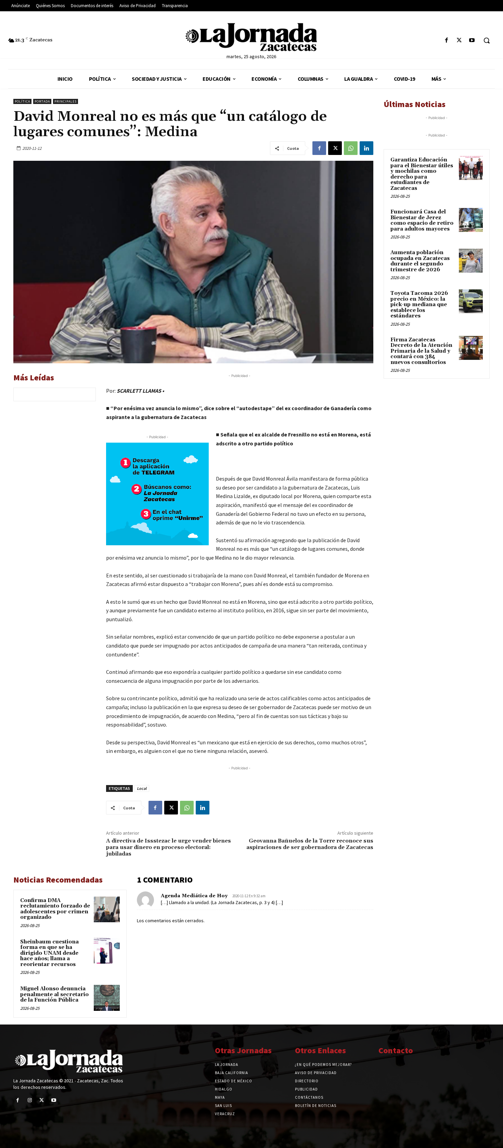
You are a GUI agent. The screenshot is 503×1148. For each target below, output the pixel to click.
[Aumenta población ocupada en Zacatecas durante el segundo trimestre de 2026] (471, 261)
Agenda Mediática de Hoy (194, 896)
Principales (65, 101)
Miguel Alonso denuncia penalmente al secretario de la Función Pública (54, 994)
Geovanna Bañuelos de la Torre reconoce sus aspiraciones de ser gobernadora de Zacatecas (309, 844)
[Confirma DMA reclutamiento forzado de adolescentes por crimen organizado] (107, 910)
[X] (459, 40)
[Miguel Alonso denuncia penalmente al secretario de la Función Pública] (107, 998)
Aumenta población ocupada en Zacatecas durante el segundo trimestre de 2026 (420, 261)
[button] (486, 40)
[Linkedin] (366, 148)
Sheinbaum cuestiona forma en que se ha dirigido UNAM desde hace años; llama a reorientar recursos (49, 953)
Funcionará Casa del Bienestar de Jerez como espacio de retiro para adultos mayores (421, 220)
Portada (42, 101)
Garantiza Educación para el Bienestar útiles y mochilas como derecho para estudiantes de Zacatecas (421, 174)
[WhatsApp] (351, 148)
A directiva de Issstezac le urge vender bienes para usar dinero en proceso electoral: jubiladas (168, 847)
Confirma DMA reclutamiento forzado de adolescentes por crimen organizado (55, 909)
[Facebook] (446, 40)
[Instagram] (29, 1100)
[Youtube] (472, 40)
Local (141, 788)
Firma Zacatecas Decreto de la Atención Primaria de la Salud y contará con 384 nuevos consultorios (421, 351)
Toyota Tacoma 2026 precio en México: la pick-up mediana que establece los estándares (419, 304)
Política (22, 101)
